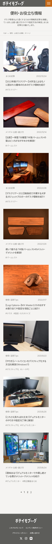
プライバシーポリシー (20, 533)
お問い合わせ (35, 533)
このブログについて (16, 528)
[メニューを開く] (48, 3)
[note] (31, 538)
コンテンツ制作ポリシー (34, 528)
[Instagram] (26, 538)
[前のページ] (21, 492)
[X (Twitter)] (21, 538)
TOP (5, 33)
